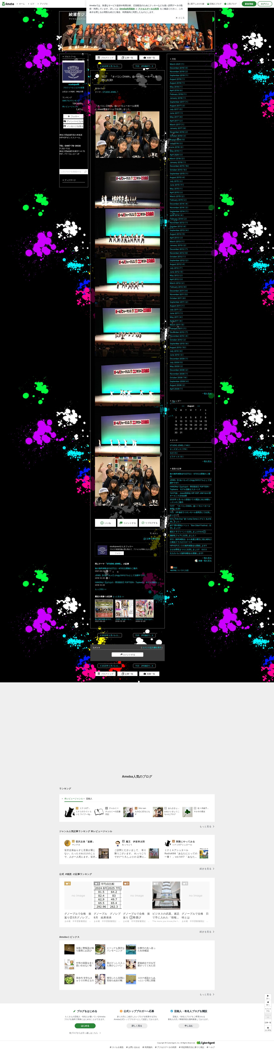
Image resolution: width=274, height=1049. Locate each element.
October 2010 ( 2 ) (178, 340)
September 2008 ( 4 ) (179, 381)
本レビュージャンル (70, 106)
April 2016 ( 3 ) (176, 154)
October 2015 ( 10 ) (178, 170)
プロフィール (68, 88)
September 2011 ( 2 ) (179, 302)
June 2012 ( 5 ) (176, 272)
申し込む (189, 1025)
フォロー (118, 553)
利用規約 (148, 1047)
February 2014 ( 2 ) (178, 219)
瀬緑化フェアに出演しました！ (183, 535)
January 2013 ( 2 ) (178, 245)
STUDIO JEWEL (110, 92)
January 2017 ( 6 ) (178, 128)
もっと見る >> (100, 589)
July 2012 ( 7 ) (176, 268)
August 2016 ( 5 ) (177, 139)
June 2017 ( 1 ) (176, 113)
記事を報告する (153, 538)
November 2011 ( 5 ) (179, 294)
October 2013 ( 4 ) (178, 226)
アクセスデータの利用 (166, 1047)
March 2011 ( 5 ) (177, 324)
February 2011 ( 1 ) (178, 328)
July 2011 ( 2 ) (176, 309)
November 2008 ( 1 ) (179, 374)
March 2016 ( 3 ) (177, 158)
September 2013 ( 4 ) (179, 230)
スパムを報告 (118, 1047)
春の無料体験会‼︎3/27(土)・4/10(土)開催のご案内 (116, 568)
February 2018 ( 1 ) (178, 94)
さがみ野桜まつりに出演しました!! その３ (188, 549)
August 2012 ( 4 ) (177, 264)
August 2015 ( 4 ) (177, 177)
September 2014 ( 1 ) (179, 211)
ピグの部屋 (79, 88)
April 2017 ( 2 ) (176, 121)
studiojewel (73, 84)
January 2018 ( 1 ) (178, 98)
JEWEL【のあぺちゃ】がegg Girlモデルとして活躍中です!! (120, 575)
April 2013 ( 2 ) (176, 237)
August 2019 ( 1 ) (177, 79)
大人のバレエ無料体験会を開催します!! (186, 553)
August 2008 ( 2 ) (177, 385)
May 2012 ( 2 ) (176, 275)
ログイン (265, 4)
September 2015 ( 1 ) (179, 173)
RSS (175, 567)
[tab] (73, 798)
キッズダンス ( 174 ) (178, 449)
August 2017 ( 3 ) (177, 105)
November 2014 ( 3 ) (179, 207)
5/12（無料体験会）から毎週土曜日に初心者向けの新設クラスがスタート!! (191, 540)
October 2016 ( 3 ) (178, 136)
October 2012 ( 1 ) (178, 256)
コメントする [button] (130, 523)
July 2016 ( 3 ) (176, 143)
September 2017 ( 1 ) (179, 102)
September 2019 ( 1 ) (179, 75)
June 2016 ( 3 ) (176, 147)
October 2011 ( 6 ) (178, 298)
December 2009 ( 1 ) (179, 358)
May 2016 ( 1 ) (176, 151)
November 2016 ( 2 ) (179, 132)
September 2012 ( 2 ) (179, 260)
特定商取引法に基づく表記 (192, 1047)
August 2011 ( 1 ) (177, 306)
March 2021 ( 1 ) (177, 64)
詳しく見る (137, 1025)
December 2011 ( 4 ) (179, 291)
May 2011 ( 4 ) (176, 317)
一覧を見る (207, 393)
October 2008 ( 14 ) (178, 377)
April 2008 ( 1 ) (176, 389)
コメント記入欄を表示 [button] (151, 647)
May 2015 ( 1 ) (176, 188)
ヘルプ (212, 1047)
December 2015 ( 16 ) (179, 166)
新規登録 (249, 4)
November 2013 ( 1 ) (179, 222)
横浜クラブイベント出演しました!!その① (188, 531)
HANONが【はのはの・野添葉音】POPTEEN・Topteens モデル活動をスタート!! (127, 582)
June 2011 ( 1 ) (176, 313)
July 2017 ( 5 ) (176, 109)
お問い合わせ (134, 1047)
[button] (268, 1028)
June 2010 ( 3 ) (176, 355)
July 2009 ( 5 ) (176, 362)
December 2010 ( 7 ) (179, 332)
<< (183, 406)
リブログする (151, 523)
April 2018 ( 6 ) (176, 90)
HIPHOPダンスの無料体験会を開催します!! (188, 545)
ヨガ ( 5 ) (173, 453)
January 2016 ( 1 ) (178, 162)
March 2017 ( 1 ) (177, 124)
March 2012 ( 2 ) (177, 283)
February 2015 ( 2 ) (178, 200)
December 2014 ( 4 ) (179, 204)
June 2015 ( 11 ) (177, 185)
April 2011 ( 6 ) (176, 321)
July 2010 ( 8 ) (176, 351)
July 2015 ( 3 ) (176, 181)
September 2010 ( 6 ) (179, 343)
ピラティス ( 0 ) (176, 456)
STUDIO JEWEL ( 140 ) (180, 445)
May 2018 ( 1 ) (176, 87)
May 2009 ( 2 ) (176, 366)
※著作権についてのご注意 (179, 570)
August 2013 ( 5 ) (177, 234)
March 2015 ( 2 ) (177, 196)
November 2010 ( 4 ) (179, 336)
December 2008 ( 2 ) (179, 370)
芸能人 (89, 798)
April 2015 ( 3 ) (176, 192)
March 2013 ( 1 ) (177, 241)
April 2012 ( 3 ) (176, 279)
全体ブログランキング (71, 101)
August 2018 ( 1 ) (177, 83)
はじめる (85, 1025)
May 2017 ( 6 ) (176, 117)
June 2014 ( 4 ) (176, 215)
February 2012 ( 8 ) (178, 287)
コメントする (129, 654)
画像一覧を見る (205, 560)
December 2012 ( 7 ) (179, 249)
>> (198, 406)
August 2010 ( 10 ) (178, 347)
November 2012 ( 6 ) (179, 253)
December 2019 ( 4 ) (179, 68)
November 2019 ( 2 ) (179, 71)
